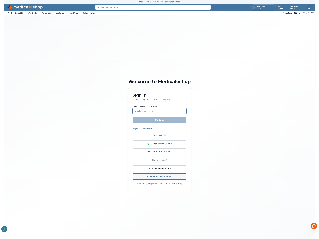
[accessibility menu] (4, 229)
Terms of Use (163, 184)
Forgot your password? (142, 128)
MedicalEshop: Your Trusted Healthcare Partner (159, 2)
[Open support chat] (314, 226)
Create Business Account (159, 176)
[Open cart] (309, 7)
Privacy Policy (177, 184)
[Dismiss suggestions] (311, 210)
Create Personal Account (159, 168)
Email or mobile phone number (145, 107)
